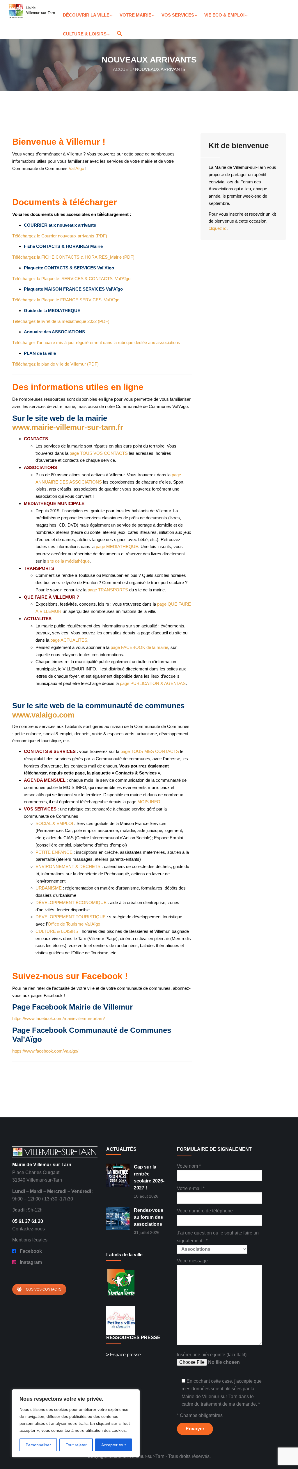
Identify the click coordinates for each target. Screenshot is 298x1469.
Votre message (192, 1260)
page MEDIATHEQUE (117, 546)
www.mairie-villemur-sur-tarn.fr (67, 427)
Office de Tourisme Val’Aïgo (74, 924)
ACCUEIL (122, 69)
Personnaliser (38, 1445)
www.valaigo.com (43, 715)
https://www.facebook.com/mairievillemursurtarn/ (58, 1018)
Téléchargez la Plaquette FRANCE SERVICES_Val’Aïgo (65, 299)
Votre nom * (189, 1166)
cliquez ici (218, 228)
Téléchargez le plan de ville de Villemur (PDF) (55, 364)
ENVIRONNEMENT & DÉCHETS (68, 866)
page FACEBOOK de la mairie (139, 647)
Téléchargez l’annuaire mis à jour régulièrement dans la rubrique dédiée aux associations (96, 342)
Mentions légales (29, 1239)
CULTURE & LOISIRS (85, 33)
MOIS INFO (148, 801)
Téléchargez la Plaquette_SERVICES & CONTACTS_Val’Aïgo (71, 278)
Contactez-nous (28, 1228)
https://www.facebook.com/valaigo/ (45, 1050)
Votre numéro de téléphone (205, 1210)
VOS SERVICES (178, 14)
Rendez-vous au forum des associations (148, 1217)
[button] (118, 29)
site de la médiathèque (68, 561)
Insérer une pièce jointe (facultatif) (211, 1354)
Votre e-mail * (191, 1188)
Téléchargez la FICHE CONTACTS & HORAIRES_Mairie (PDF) (73, 257)
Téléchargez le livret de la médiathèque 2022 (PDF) (60, 321)
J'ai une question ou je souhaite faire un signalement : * (218, 1236)
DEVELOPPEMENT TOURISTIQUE (71, 916)
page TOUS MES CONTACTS (149, 751)
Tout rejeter (76, 1445)
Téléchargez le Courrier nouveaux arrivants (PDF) (59, 235)
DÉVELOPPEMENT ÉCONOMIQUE (71, 902)
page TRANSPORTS (108, 589)
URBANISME (49, 887)
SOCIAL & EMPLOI (54, 823)
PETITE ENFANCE (54, 852)
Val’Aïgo (76, 168)
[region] (76, 1423)
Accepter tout (113, 1445)
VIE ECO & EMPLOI (224, 14)
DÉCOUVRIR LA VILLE (86, 14)
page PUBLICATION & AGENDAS (153, 683)
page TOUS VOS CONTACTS (99, 453)
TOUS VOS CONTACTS (42, 1289)
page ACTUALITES (68, 640)
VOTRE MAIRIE (135, 14)
